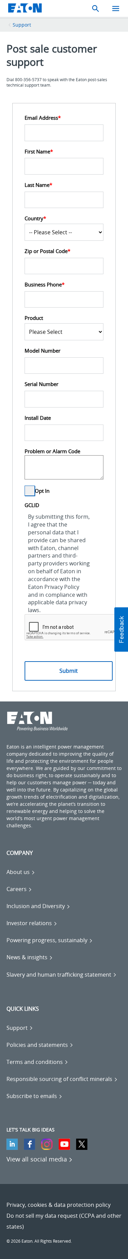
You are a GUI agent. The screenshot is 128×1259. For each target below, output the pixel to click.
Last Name (38, 184)
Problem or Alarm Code (52, 451)
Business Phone (45, 284)
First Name (39, 151)
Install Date (38, 417)
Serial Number (41, 384)
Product (34, 317)
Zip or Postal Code (47, 251)
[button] (121, 629)
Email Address (43, 117)
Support (22, 24)
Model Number (42, 350)
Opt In (42, 491)
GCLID (32, 505)
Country (35, 218)
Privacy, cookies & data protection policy (58, 1205)
